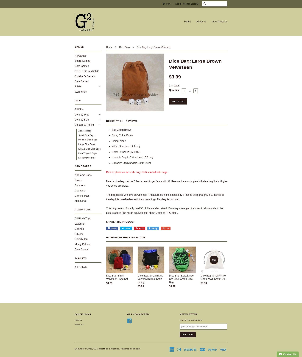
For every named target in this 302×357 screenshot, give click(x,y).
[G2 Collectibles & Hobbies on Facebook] (129, 320)
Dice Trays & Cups (87, 153)
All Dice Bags (84, 130)
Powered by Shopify (130, 349)
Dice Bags (124, 47)
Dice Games (82, 81)
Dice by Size (82, 119)
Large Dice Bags (86, 144)
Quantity (174, 90)
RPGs (78, 86)
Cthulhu (79, 234)
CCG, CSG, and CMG (87, 71)
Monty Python (82, 244)
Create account (190, 4)
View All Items (219, 21)
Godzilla (79, 229)
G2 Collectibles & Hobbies (106, 349)
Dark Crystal (82, 249)
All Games (80, 55)
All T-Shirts (81, 267)
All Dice (79, 109)
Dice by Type (82, 114)
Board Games (82, 60)
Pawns (78, 180)
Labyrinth (80, 223)
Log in (178, 4)
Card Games (82, 66)
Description (114, 120)
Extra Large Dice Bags (89, 149)
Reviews (131, 120)
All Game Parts (83, 175)
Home (187, 21)
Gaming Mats (82, 195)
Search (78, 320)
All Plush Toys (83, 218)
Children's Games (85, 76)
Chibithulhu (81, 239)
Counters (80, 190)
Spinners (80, 185)
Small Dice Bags (86, 135)
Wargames (81, 91)
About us (201, 21)
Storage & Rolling (85, 124)
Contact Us (289, 354)
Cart (167, 4)
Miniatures (80, 200)
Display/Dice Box (86, 157)
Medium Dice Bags (87, 139)
